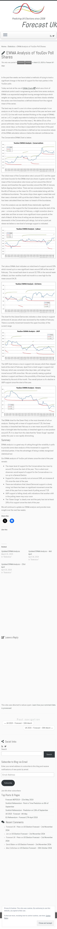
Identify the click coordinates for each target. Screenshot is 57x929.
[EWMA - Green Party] (28, 401)
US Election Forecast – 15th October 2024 (36, 848)
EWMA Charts (28, 88)
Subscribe (8, 783)
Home (3, 46)
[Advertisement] (28, 606)
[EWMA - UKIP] (28, 345)
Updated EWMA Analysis (10, 551)
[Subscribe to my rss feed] (51, 36)
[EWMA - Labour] (28, 242)
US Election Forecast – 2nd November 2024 (28, 834)
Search (4, 749)
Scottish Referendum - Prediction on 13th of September (27, 810)
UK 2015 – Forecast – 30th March (39, 728)
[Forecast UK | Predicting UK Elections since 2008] (28, 9)
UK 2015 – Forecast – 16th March (18, 723)
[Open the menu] (5, 35)
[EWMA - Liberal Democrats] (28, 297)
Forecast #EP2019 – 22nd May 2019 (19, 799)
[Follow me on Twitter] (53, 36)
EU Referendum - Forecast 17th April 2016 (22, 817)
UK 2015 (28, 62)
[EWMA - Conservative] (28, 156)
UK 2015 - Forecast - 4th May (16, 814)
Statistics (11, 46)
